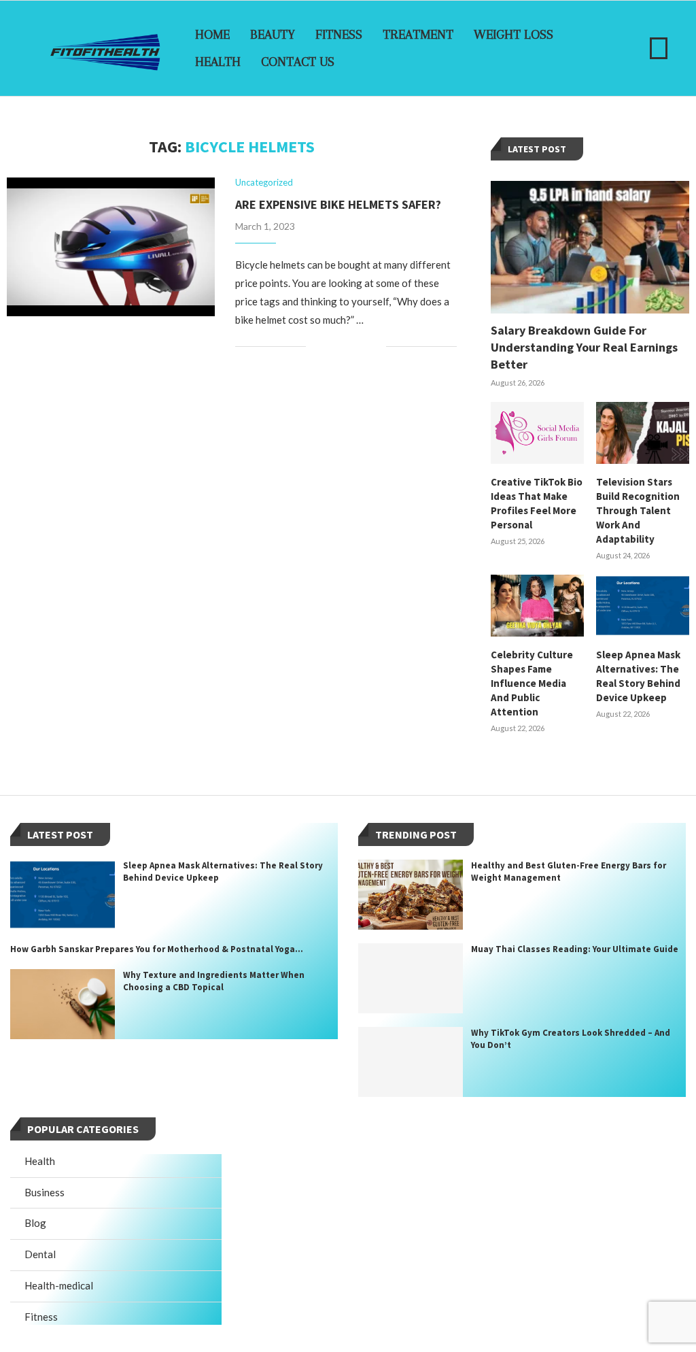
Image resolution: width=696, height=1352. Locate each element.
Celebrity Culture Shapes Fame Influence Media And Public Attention (532, 683)
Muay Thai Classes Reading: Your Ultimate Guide (574, 949)
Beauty (272, 34)
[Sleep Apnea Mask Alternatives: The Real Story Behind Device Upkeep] (642, 606)
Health (218, 61)
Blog (35, 1223)
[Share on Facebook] (332, 346)
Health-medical (58, 1285)
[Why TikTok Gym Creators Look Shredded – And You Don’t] (410, 1062)
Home (212, 34)
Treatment (418, 34)
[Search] (658, 48)
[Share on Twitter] (347, 346)
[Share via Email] (375, 346)
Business (44, 1192)
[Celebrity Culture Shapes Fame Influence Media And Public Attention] (537, 606)
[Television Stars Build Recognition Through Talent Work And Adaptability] (642, 433)
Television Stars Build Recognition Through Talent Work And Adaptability (638, 510)
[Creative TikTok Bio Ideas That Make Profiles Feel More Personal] (537, 433)
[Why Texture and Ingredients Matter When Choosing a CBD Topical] (62, 1004)
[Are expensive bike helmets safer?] (111, 247)
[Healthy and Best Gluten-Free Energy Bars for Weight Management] (410, 895)
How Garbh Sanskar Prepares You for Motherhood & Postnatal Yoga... (156, 949)
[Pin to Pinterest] (361, 346)
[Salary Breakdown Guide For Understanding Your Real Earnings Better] (590, 247)
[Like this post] (316, 346)
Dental (40, 1254)
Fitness (338, 34)
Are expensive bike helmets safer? (338, 204)
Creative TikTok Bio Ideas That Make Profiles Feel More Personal (536, 503)
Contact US (297, 61)
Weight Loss (513, 34)
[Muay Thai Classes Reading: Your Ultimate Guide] (410, 978)
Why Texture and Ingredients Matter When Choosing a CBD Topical (213, 981)
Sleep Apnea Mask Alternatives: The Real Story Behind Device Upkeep (638, 676)
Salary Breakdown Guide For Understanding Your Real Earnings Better (584, 347)
